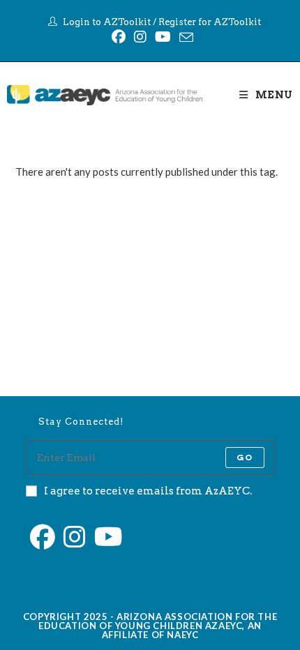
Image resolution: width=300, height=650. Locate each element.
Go (245, 457)
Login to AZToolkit (107, 22)
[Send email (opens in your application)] (184, 37)
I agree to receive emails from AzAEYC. (148, 491)
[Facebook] (118, 37)
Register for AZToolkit (209, 22)
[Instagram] (140, 37)
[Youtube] (163, 37)
